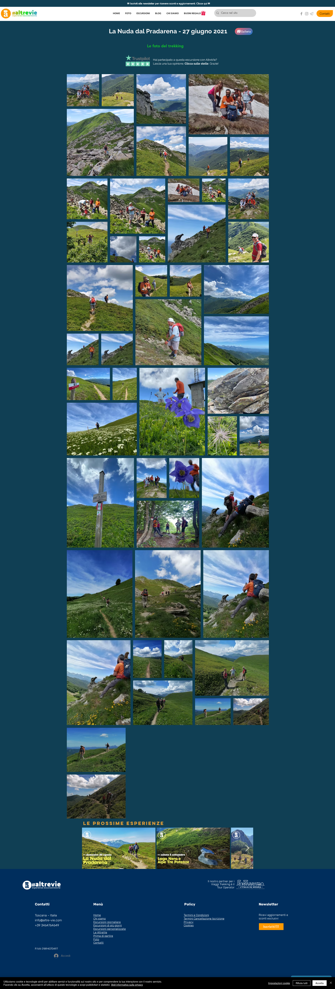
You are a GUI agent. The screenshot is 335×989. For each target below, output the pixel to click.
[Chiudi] (331, 983)
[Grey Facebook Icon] (301, 14)
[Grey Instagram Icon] (306, 14)
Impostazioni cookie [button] (279, 983)
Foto (96, 939)
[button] (143, 13)
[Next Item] (247, 848)
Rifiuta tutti (301, 983)
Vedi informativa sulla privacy (127, 984)
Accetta (319, 983)
